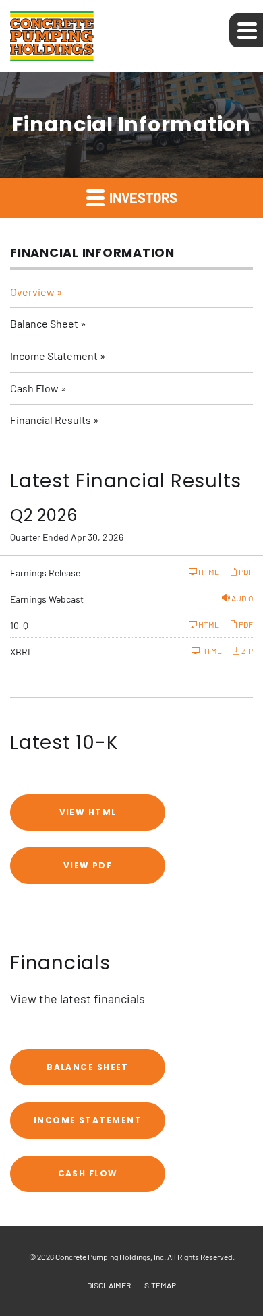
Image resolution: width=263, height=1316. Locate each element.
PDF (245, 572)
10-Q (19, 625)
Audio (241, 598)
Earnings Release (45, 572)
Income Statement (54, 355)
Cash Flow (34, 388)
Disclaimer (109, 1285)
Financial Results (50, 419)
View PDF (88, 865)
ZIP (246, 651)
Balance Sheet (44, 323)
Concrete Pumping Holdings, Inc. (110, 1256)
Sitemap (160, 1285)
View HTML (88, 812)
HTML (208, 572)
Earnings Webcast (47, 599)
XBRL (21, 651)
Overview (32, 291)
